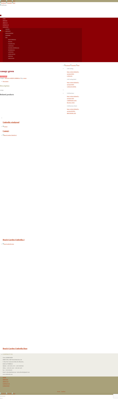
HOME (4, 377)
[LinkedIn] (9, 1)
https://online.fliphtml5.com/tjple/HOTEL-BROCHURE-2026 (73, 111)
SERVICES (5, 379)
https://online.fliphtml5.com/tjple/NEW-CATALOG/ (73, 74)
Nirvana (58, 391)
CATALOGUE (6, 386)
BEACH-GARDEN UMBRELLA (12, 78)
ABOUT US (5, 381)
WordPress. (63, 391)
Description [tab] (5, 81)
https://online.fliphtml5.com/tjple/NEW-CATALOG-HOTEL (73, 84)
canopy (25, 78)
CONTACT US (6, 383)
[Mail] (13, 1)
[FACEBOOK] (3, 1)
